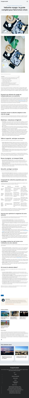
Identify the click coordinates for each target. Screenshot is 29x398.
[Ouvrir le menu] (27, 1)
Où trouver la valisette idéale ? (5, 85)
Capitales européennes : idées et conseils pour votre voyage (21, 357)
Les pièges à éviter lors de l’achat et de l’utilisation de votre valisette (10, 84)
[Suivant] (27, 353)
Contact (15, 374)
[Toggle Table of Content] (18, 76)
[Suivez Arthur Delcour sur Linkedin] (1, 339)
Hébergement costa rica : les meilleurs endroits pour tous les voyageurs (7, 357)
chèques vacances (19, 257)
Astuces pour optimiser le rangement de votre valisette (8, 83)
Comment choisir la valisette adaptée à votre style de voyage (9, 78)
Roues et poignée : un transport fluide (7, 81)
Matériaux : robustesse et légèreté (7, 79)
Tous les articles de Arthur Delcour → (9, 304)
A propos (15, 380)
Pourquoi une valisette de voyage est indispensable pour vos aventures (10, 77)
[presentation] (7, 350)
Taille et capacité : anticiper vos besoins (7, 80)
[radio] (15, 289)
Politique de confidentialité (15, 376)
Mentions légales (15, 378)
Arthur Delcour (3, 330)
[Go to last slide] (2, 353)
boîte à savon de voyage (22, 100)
